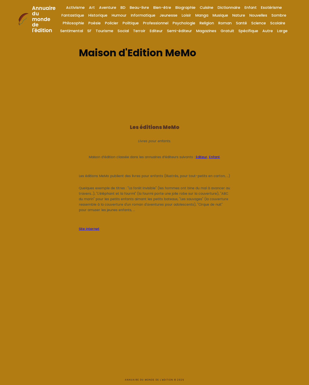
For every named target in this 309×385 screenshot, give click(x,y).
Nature (238, 15)
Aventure (107, 7)
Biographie (185, 7)
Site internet (89, 228)
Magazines (206, 30)
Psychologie (184, 23)
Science (258, 23)
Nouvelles (258, 15)
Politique (131, 23)
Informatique (143, 15)
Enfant (250, 7)
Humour (119, 15)
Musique (220, 15)
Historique (97, 15)
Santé (241, 23)
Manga (201, 15)
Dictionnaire (229, 7)
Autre (267, 30)
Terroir (139, 30)
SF (89, 30)
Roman (225, 23)
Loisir (186, 15)
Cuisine (206, 7)
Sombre (278, 15)
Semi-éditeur (179, 30)
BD (122, 7)
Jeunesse (168, 15)
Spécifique (248, 30)
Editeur (156, 30)
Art (92, 7)
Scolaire (277, 23)
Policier (111, 23)
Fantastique (72, 15)
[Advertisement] (154, 89)
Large (282, 30)
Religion (206, 23)
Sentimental (71, 30)
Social (123, 30)
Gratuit (227, 30)
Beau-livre (139, 7)
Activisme (75, 7)
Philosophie (73, 23)
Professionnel (155, 23)
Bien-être (162, 7)
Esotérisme (271, 7)
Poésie (94, 23)
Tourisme (104, 30)
